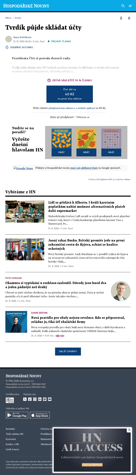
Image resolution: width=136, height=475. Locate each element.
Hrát (61, 152)
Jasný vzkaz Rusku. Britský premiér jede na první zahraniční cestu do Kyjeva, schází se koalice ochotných (86, 244)
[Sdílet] (121, 18)
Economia (11, 439)
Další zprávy (68, 351)
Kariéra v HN (12, 444)
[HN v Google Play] (17, 415)
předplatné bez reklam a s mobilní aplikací (72, 108)
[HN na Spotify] (44, 399)
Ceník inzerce (12, 449)
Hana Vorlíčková (22, 37)
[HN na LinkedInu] (39, 399)
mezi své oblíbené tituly (84, 167)
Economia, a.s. (27, 381)
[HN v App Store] (40, 415)
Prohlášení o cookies (51, 434)
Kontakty (10, 429)
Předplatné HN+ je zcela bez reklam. (114, 179)
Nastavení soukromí (51, 439)
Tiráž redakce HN (14, 434)
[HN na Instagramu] (34, 399)
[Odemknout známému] (129, 18)
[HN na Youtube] (49, 399)
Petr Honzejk (13, 278)
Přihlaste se (82, 117)
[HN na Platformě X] (25, 399)
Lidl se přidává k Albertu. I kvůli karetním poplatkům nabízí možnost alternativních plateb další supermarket (86, 206)
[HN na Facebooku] (30, 399)
